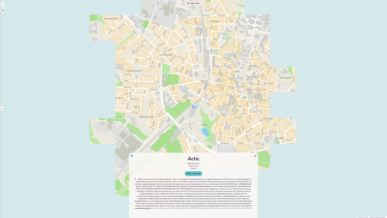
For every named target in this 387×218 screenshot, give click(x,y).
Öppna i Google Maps (193, 174)
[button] (193, 107)
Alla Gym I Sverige (363, 217)
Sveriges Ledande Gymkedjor (377, 217)
